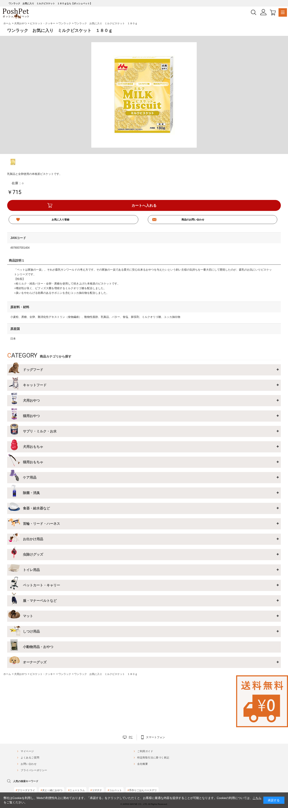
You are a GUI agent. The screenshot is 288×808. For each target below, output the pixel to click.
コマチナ (96, 790)
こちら (257, 798)
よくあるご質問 (30, 757)
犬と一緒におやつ (51, 790)
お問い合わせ (29, 763)
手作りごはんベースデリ (142, 790)
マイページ (27, 751)
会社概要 (142, 763)
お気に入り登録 (60, 219)
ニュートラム (76, 790)
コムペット (115, 790)
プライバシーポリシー (34, 770)
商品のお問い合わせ (193, 219)
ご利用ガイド (145, 751)
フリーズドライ (25, 790)
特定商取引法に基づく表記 (153, 757)
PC (131, 737)
